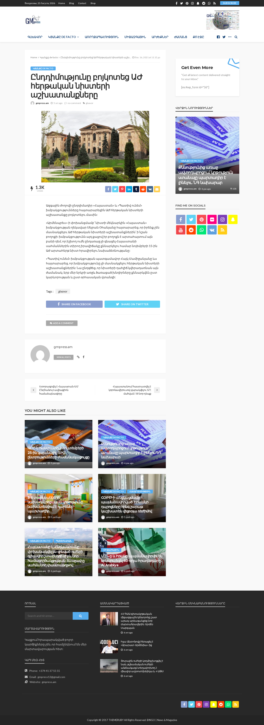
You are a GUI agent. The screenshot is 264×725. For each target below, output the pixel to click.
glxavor (89, 103)
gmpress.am (42, 103)
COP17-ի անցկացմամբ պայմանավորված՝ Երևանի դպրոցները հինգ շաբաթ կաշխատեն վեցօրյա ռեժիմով (126, 504)
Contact (82, 3)
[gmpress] (33, 18)
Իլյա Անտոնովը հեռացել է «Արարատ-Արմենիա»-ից (137, 643)
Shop (92, 3)
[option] (207, 155)
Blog (71, 3)
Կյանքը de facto (62, 37)
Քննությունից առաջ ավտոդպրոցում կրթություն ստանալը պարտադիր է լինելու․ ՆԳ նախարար (131, 450)
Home (61, 3)
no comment (74, 103)
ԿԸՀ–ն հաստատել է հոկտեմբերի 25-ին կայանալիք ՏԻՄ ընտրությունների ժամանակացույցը (58, 452)
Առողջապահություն (102, 37)
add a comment (63, 323)
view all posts (64, 357)
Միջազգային (135, 37)
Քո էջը (198, 37)
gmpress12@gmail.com (51, 677)
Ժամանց (180, 37)
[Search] (236, 37)
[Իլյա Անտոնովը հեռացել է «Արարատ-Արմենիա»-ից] (109, 646)
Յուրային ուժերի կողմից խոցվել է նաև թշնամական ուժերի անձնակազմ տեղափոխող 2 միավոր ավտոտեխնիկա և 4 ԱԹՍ (142, 666)
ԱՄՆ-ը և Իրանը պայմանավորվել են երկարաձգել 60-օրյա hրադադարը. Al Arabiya (131, 560)
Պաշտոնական (64, 541)
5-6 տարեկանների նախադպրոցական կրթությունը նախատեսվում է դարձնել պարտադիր (55, 504)
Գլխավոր (35, 37)
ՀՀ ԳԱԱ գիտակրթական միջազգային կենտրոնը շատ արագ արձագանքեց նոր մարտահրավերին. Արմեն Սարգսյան (139, 620)
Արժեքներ (160, 37)
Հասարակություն (140, 491)
